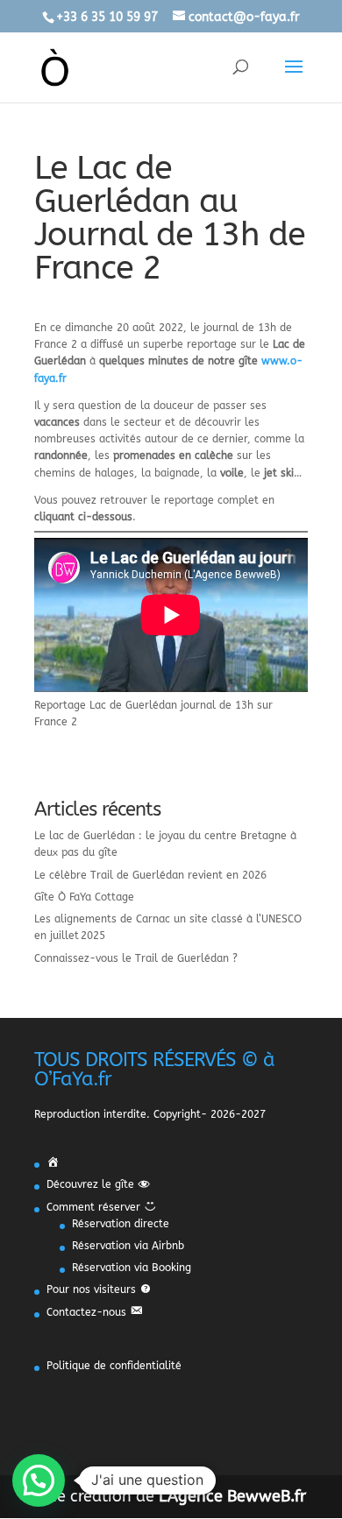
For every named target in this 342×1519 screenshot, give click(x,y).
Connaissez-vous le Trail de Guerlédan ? (136, 958)
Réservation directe (120, 1224)
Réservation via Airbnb (128, 1246)
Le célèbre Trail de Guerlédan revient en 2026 (150, 875)
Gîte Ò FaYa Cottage (84, 897)
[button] (38, 1480)
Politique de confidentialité (114, 1366)
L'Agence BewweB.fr (232, 1496)
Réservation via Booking (131, 1267)
